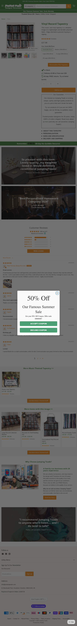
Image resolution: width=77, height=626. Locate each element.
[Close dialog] (57, 293)
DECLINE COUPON (38, 330)
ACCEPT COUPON (38, 323)
